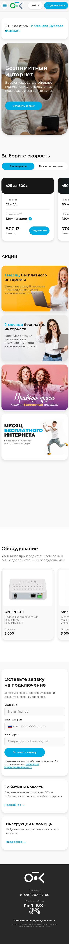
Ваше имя (10, 704)
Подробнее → (14, 805)
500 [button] (12, 228)
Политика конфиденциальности (34, 920)
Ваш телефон (13, 719)
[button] (56, 5)
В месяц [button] (10, 233)
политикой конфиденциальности (21, 765)
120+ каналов (16, 218)
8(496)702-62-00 (34, 895)
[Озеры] (31, 912)
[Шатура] (38, 912)
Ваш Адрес (11, 734)
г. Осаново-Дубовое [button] (47, 26)
